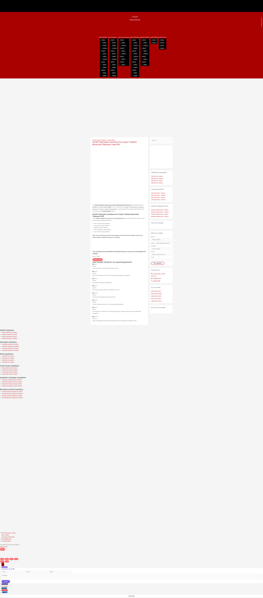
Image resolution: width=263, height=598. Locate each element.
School (153, 251)
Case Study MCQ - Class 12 (158, 199)
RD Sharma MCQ (162, 37)
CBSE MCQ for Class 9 (157, 176)
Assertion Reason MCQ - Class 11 (159, 214)
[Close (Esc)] (2, 559)
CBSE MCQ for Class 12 (157, 183)
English (104, 45)
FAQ (6, 592)
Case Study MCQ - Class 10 (158, 195)
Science (105, 48)
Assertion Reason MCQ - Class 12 (160, 216)
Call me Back (157, 263)
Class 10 (103, 50)
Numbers (154, 246)
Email (94, 256)
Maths (104, 42)
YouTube (5, 590)
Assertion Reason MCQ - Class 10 (160, 212)
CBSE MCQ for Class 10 (157, 178)
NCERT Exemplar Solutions (99, 140)
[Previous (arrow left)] (2, 561)
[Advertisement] (131, 25)
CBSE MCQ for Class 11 (157, 180)
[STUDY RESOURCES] (131, 13)
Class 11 (103, 61)
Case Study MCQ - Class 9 (158, 193)
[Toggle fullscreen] (11, 559)
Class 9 (103, 39)
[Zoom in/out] (16, 559)
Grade (153, 243)
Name (153, 237)
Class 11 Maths (111, 140)
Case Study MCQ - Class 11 (158, 197)
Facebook (5, 584)
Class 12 (103, 70)
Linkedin (5, 588)
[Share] (7, 559)
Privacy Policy (3, 546)
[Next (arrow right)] (7, 561)
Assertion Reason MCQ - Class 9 (159, 210)
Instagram (5, 586)
